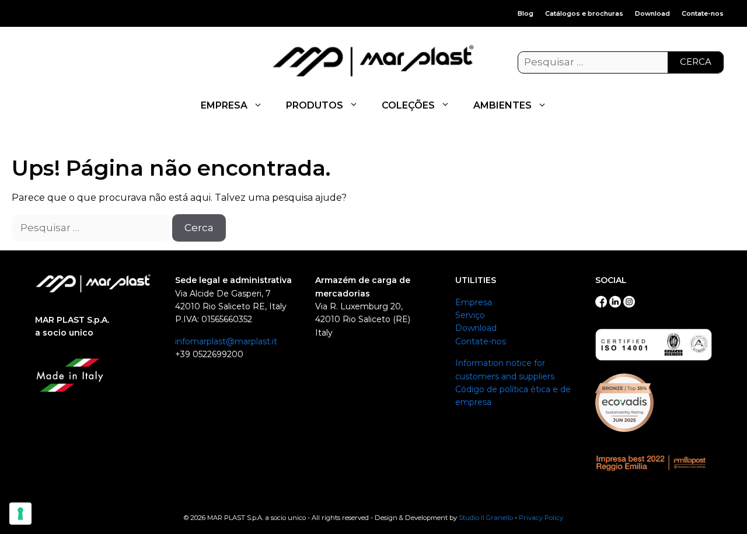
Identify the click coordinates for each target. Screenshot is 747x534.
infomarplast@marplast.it (226, 341)
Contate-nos (703, 13)
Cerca (695, 61)
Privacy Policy (541, 518)
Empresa (473, 302)
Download (652, 13)
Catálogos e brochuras (584, 13)
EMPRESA (224, 105)
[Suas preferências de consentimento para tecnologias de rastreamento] (20, 513)
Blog (525, 13)
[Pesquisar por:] (621, 62)
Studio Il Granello (486, 518)
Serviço (470, 315)
